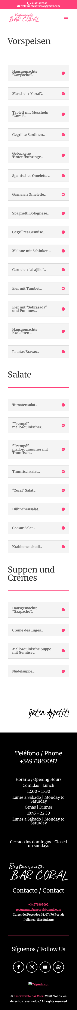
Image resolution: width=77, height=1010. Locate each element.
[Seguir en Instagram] (31, 967)
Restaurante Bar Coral (28, 996)
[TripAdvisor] (58, 967)
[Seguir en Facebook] (18, 967)
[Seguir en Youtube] (45, 967)
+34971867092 (38, 3)
